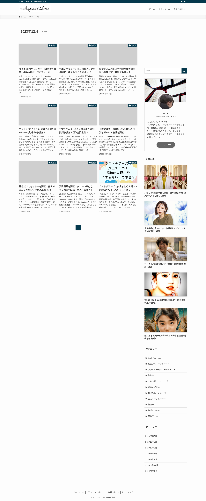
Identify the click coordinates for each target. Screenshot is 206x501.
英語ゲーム (153, 416)
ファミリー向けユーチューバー (161, 369)
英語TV (151, 404)
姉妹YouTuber (154, 387)
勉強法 (151, 375)
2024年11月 (152, 459)
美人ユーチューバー (157, 399)
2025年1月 (152, 453)
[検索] (185, 1)
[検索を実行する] (184, 71)
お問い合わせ (113, 492)
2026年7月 (152, 436)
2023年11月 (152, 471)
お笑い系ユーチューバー (159, 364)
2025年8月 (152, 448)
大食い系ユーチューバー (159, 381)
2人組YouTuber (155, 358)
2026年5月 (152, 442)
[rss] (181, 1)
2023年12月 (152, 465)
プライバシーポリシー (96, 492)
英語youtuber (154, 410)
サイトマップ (127, 492)
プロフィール (165, 144)
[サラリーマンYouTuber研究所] (35, 8)
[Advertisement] (165, 45)
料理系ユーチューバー (158, 393)
